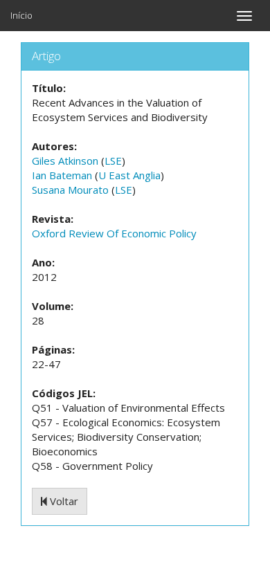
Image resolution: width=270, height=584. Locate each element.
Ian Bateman (62, 175)
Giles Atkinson (65, 160)
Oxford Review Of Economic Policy (114, 233)
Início (21, 15)
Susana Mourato (70, 190)
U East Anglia (129, 175)
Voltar (62, 501)
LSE (113, 160)
